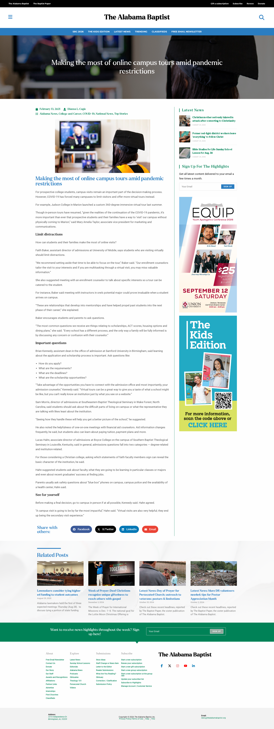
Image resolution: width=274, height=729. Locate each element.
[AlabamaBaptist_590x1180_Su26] (208, 254)
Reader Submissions (104, 670)
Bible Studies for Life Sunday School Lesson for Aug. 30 (212, 151)
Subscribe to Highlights (131, 683)
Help (147, 719)
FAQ (153, 719)
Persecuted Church (78, 684)
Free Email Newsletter (186, 31)
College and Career (70, 114)
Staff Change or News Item (107, 663)
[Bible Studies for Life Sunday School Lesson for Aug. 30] (184, 152)
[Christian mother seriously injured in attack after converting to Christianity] (184, 120)
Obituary (99, 677)
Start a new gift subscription (133, 667)
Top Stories (121, 114)
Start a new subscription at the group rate (136, 675)
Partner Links (51, 684)
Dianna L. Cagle (77, 109)
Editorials (74, 667)
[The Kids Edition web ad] (208, 373)
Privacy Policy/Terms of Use (131, 719)
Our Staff (49, 674)
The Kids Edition (99, 31)
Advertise (50, 688)
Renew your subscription (131, 663)
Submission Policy (104, 684)
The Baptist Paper (42, 3)
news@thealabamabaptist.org (213, 718)
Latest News (122, 31)
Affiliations (50, 681)
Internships (50, 691)
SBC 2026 (78, 31)
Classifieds (159, 31)
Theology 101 (76, 681)
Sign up (228, 186)
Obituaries (74, 677)
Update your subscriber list (132, 679)
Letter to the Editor (104, 667)
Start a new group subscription (134, 670)
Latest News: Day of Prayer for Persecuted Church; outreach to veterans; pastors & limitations (160, 594)
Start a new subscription (131, 660)
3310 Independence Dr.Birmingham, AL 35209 (57, 718)
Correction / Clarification (106, 681)
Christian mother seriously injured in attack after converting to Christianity (213, 119)
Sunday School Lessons (80, 663)
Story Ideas (100, 660)
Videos (73, 688)
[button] (261, 17)
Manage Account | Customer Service (136, 686)
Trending (141, 31)
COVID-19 (89, 114)
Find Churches (52, 695)
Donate (49, 667)
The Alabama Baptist (19, 3)
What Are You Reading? (106, 674)
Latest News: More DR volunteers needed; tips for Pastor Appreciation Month (212, 594)
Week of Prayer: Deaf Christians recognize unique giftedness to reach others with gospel (109, 594)
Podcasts (74, 674)
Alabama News (48, 114)
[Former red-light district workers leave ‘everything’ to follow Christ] (184, 136)
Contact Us (50, 663)
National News (104, 114)
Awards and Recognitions (57, 677)
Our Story (50, 670)
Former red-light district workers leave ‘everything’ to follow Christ (214, 135)
